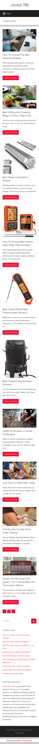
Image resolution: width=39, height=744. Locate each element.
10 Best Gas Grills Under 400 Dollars (17, 670)
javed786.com (8, 686)
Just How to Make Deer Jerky (19, 482)
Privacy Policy (27, 740)
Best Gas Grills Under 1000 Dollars (16, 652)
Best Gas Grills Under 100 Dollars (16, 642)
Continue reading (10, 78)
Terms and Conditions (14, 740)
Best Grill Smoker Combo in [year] (16, 656)
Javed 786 (19, 4)
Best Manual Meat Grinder (13, 674)
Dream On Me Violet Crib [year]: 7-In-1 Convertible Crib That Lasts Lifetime (19, 582)
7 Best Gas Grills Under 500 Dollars (16, 666)
